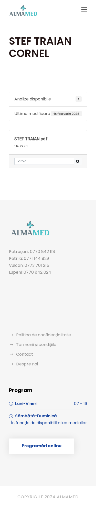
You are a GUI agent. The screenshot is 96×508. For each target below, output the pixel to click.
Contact (24, 354)
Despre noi (27, 364)
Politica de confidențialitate (43, 335)
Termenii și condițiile (36, 345)
